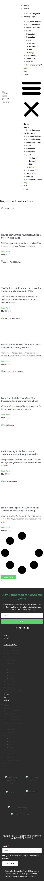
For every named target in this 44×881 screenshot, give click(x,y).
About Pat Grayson (33, 22)
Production (30, 34)
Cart (25, 71)
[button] (31, 99)
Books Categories (33, 14)
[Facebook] (16, 628)
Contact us (33, 43)
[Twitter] (20, 628)
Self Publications (32, 56)
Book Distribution (33, 25)
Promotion (30, 37)
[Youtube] (28, 628)
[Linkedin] (24, 628)
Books (26, 9)
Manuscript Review (33, 28)
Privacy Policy (34, 46)
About (28, 40)
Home (26, 6)
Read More (5, 252)
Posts (28, 31)
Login (26, 74)
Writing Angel (29, 17)
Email (5, 845)
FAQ (30, 49)
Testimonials (31, 59)
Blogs (31, 53)
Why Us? (29, 62)
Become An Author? (34, 65)
